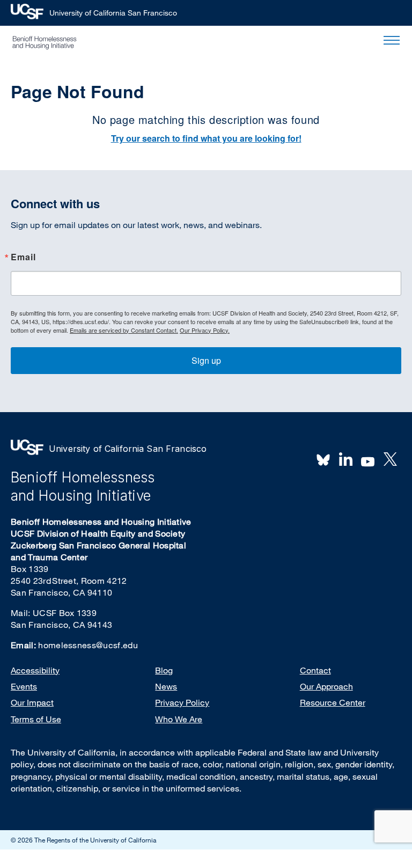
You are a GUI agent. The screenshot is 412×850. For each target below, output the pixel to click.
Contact (315, 670)
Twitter (390, 459)
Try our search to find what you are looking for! (206, 138)
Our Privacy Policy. (205, 330)
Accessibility (35, 670)
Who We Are (178, 719)
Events (24, 686)
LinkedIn (345, 459)
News (166, 686)
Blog (164, 670)
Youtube (368, 460)
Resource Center (332, 702)
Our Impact (32, 702)
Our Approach (326, 686)
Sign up (206, 360)
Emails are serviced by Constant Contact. (124, 330)
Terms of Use (36, 719)
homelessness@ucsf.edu (88, 645)
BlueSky (323, 459)
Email (23, 258)
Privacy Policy (182, 702)
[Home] (44, 42)
